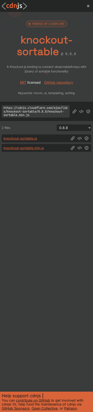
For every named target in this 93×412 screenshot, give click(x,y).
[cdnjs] (14, 6)
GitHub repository (58, 82)
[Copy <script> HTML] (81, 111)
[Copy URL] (74, 111)
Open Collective (45, 408)
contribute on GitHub (33, 400)
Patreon (70, 408)
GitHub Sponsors (15, 408)
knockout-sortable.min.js (23, 148)
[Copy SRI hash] (88, 111)
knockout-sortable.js (20, 138)
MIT (23, 82)
